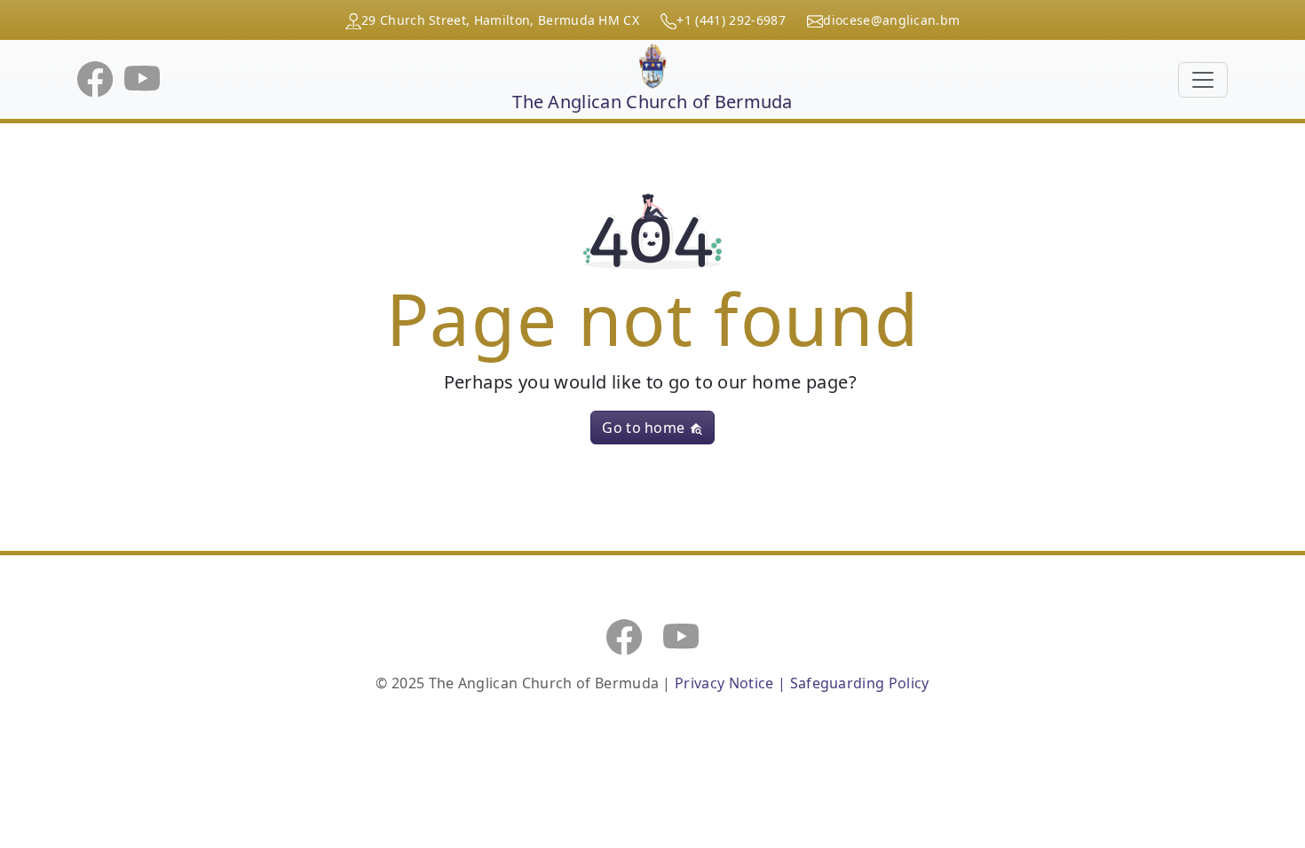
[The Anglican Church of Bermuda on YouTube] (142, 78)
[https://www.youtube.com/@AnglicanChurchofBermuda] (681, 635)
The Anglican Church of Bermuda (652, 102)
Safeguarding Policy (859, 683)
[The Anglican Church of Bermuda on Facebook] (97, 78)
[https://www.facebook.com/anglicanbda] (624, 635)
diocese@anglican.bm (891, 20)
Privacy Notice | (732, 683)
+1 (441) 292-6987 (730, 20)
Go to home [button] (645, 427)
